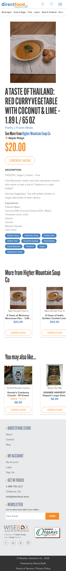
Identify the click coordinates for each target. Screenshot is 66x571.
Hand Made (49, 241)
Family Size (49, 235)
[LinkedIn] (13, 542)
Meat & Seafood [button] (49, 12)
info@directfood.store (17, 496)
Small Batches (13, 246)
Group (20, 535)
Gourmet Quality (30, 241)
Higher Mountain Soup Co (36, 134)
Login (9, 467)
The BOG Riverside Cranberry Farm (18, 389)
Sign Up (10, 472)
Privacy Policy (43, 568)
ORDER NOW (20, 160)
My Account (12, 462)
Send (52, 516)
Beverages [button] (7, 12)
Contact (10, 439)
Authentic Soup (31, 235)
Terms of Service (25, 568)
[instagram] (28, 542)
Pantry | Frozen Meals (19, 127)
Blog (8, 444)
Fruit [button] (30, 12)
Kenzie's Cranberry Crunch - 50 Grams (18, 394)
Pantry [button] (61, 12)
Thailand (30, 246)
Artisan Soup (13, 235)
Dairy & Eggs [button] (20, 12)
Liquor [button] (37, 12)
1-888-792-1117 (14, 486)
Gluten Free (12, 241)
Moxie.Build (40, 563)
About (9, 434)
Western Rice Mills (55, 388)
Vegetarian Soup (15, 252)
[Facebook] (5, 542)
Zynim (11, 537)
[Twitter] (20, 542)
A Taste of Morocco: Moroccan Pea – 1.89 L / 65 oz (18, 318)
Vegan (42, 246)
